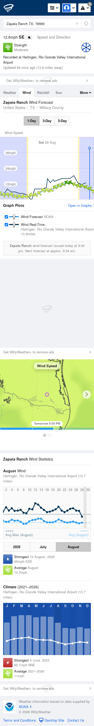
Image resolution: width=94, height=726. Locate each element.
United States (14, 107)
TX (32, 107)
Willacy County (51, 107)
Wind (26, 92)
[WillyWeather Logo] (11, 7)
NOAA (23, 706)
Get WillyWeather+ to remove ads (31, 80)
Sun (59, 92)
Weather (9, 92)
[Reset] (77, 23)
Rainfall (43, 92)
